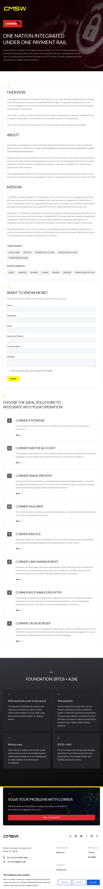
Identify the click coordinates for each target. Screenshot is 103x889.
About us (60, 852)
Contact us (61, 869)
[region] (51, 880)
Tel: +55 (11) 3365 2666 (17, 857)
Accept (93, 882)
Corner (91, 852)
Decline (79, 882)
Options (64, 882)
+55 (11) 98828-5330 (16, 861)
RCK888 (92, 857)
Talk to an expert (51, 817)
